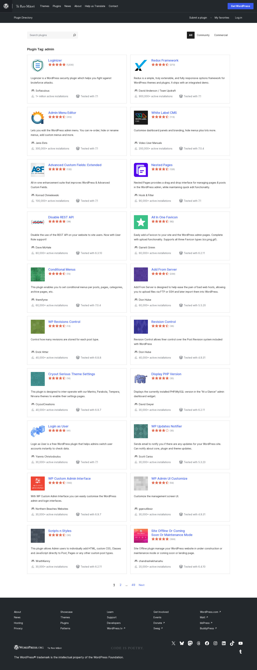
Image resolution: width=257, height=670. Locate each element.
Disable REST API (61, 217)
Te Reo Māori (54, 648)
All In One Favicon (164, 217)
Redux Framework (165, 60)
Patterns (65, 628)
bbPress (206, 622)
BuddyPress (208, 628)
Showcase (66, 611)
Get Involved (161, 611)
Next (141, 584)
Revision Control (163, 322)
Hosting (18, 622)
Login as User (58, 426)
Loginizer (55, 60)
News (17, 617)
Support (111, 617)
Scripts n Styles (60, 531)
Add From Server (164, 269)
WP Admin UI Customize (169, 478)
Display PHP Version (166, 374)
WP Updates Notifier (166, 426)
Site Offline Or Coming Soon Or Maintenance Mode (171, 533)
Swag (158, 628)
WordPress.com (210, 611)
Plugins (64, 622)
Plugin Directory (23, 17)
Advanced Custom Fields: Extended (74, 165)
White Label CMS (164, 112)
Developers (114, 622)
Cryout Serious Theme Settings (71, 374)
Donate (159, 622)
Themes (65, 617)
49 (133, 585)
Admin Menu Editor (62, 112)
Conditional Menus (62, 269)
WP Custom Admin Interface (69, 478)
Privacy (18, 628)
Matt (204, 617)
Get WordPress (240, 6)
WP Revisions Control (64, 322)
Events (157, 617)
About (17, 611)
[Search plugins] (74, 35)
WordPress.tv (116, 628)
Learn (110, 611)
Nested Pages (162, 165)
